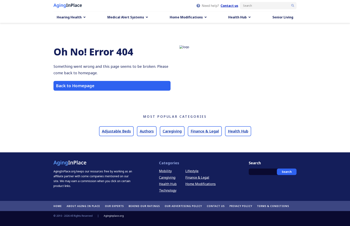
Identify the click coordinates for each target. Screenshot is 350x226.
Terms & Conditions (273, 206)
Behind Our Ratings (144, 206)
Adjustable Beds (116, 131)
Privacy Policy (240, 206)
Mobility (165, 171)
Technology (167, 190)
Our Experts (114, 206)
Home (57, 206)
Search (287, 172)
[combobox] (268, 5)
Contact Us (216, 206)
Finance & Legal (205, 131)
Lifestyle (191, 171)
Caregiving (172, 131)
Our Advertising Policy (183, 206)
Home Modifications (200, 184)
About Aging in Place (83, 206)
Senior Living (282, 17)
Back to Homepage (75, 85)
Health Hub (238, 131)
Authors (147, 131)
